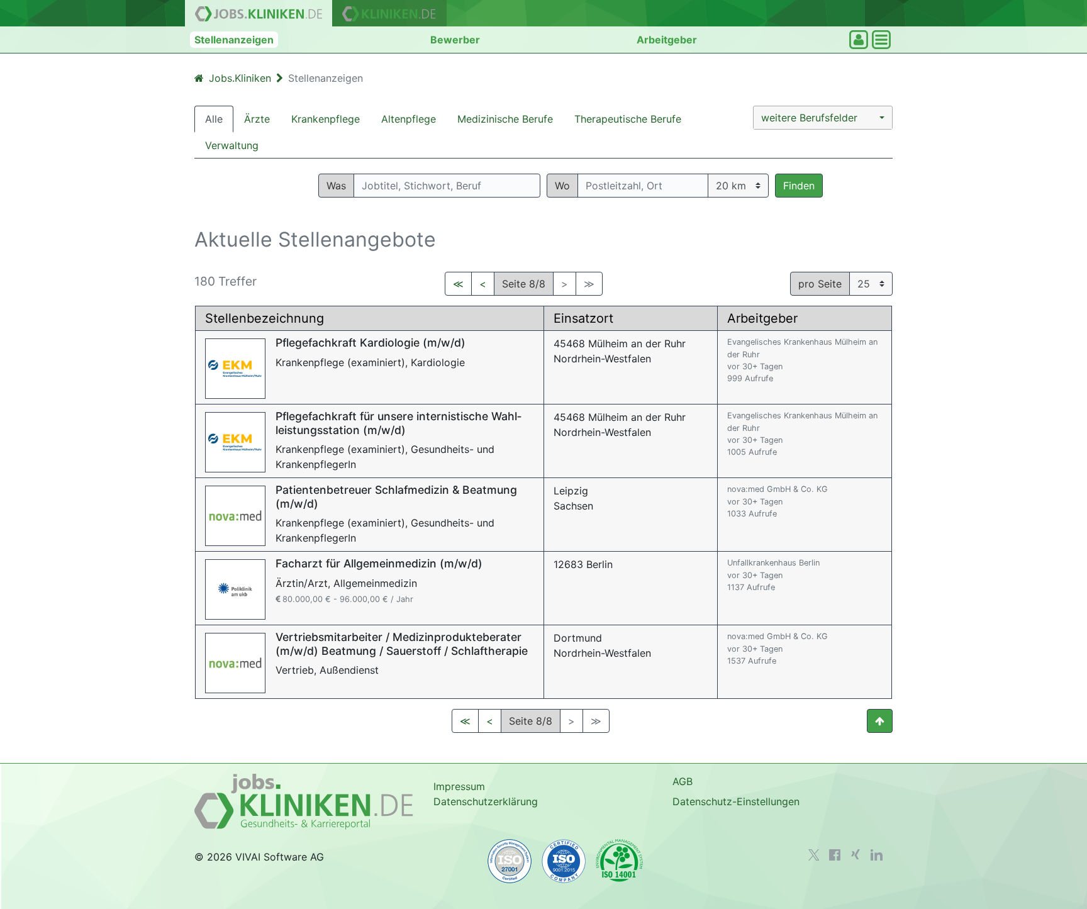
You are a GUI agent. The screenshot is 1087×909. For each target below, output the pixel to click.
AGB (682, 781)
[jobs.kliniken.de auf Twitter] (814, 855)
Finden (799, 185)
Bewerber (455, 39)
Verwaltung (232, 145)
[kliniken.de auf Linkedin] (877, 855)
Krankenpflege (325, 119)
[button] (823, 117)
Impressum (459, 786)
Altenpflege (408, 119)
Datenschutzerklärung (485, 801)
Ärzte (257, 119)
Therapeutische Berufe (627, 119)
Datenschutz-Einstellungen (736, 801)
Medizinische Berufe (505, 119)
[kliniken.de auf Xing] (855, 854)
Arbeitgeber (667, 39)
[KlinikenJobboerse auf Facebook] (834, 855)
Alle (214, 119)
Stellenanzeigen (234, 39)
